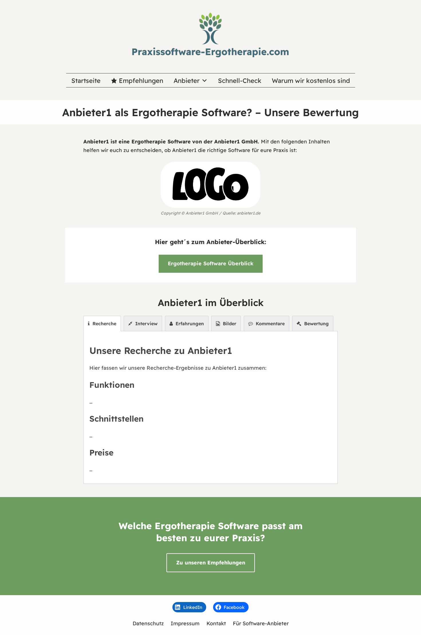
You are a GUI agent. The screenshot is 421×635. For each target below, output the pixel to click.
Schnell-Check (239, 81)
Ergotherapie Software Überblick (210, 263)
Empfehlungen (141, 81)
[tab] (102, 323)
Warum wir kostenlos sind (311, 81)
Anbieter (187, 81)
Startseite (86, 81)
